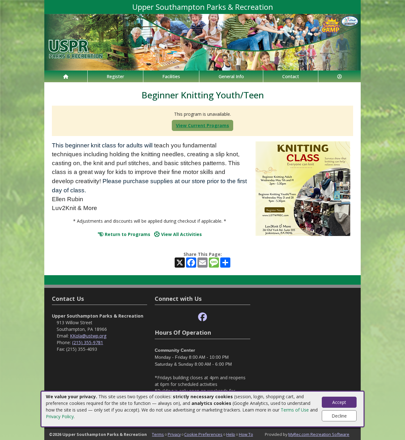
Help (230, 434)
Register (115, 76)
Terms (158, 434)
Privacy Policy (60, 416)
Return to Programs (126, 234)
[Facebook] (202, 317)
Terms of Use (295, 410)
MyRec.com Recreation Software (318, 434)
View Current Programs (202, 125)
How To (246, 434)
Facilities (171, 76)
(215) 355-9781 (87, 342)
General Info (231, 76)
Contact (290, 76)
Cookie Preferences (203, 434)
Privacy (174, 434)
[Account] (339, 76)
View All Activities (181, 234)
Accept (339, 402)
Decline (339, 416)
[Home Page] (65, 76)
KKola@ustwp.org (88, 336)
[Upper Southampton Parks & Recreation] (202, 42)
